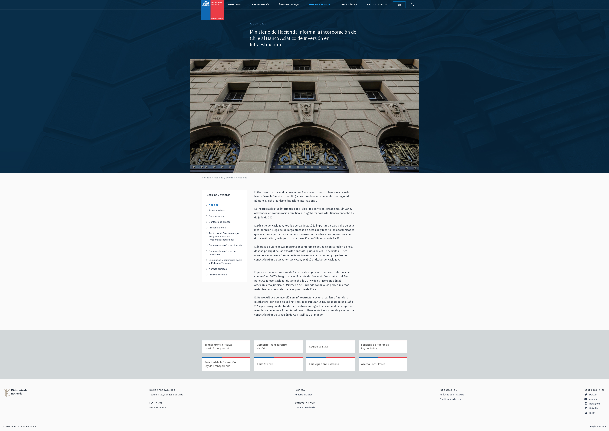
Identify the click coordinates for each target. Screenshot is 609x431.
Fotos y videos (217, 210)
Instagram (594, 403)
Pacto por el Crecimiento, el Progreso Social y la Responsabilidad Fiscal (224, 236)
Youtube (593, 399)
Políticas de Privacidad (451, 394)
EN (399, 5)
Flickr (592, 412)
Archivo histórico (218, 274)
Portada (206, 177)
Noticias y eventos (320, 4)
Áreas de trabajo (289, 4)
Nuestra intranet (303, 394)
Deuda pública (349, 4)
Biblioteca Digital (377, 4)
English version (598, 426)
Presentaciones (217, 227)
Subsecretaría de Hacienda (260, 4)
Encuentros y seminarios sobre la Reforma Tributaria (225, 261)
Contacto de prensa (219, 221)
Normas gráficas (218, 268)
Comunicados (216, 216)
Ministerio (234, 4)
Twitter (593, 394)
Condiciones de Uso (450, 399)
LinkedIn (593, 408)
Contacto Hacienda (305, 407)
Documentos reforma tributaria (225, 245)
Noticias (242, 177)
